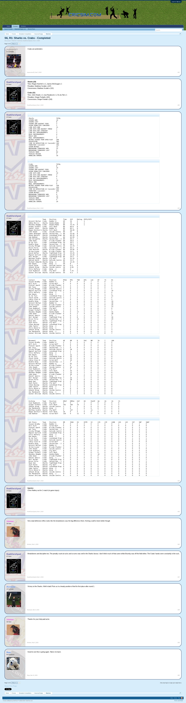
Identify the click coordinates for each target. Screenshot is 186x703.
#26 (179, 544)
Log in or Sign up (176, 1)
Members (23, 26)
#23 (179, 208)
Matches (14, 40)
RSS (182, 698)
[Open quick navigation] (180, 34)
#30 (179, 675)
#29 (179, 642)
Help (171, 698)
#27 (179, 577)
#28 (179, 609)
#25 (179, 511)
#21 (179, 72)
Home (8, 26)
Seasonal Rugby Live (20, 29)
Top (179, 698)
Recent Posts (31, 29)
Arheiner (29, 544)
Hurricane (29, 609)
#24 (179, 480)
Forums (15, 26)
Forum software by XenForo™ (18, 700)
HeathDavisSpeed (27, 40)
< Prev (13, 43)
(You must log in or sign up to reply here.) (170, 682)
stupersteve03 (31, 72)
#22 (179, 105)
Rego (28, 675)
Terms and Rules (178, 700)
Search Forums (8, 29)
